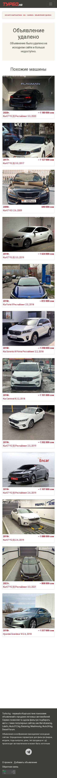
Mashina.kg (36, 726)
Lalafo (5, 726)
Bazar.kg (25, 726)
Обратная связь (10, 767)
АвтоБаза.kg (45, 723)
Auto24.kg (47, 726)
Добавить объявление (25, 762)
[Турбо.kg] (12, 4)
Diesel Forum (8, 729)
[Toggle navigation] (51, 4)
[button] (5, 93)
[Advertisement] (28, 676)
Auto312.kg (14, 726)
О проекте (7, 762)
